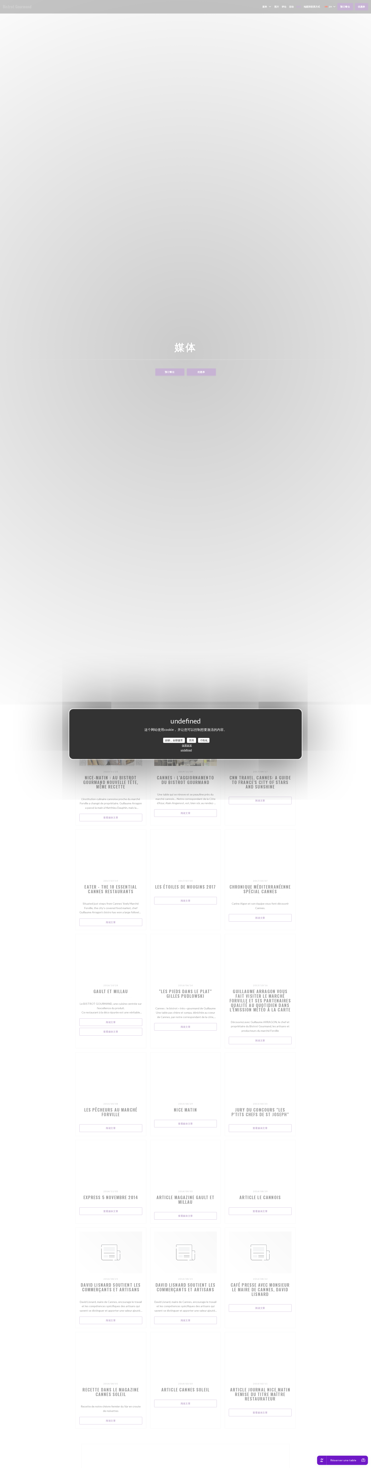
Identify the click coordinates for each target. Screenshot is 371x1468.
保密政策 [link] (187, 745)
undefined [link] (186, 750)
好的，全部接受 (174, 740)
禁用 (191, 740)
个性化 (204, 740)
